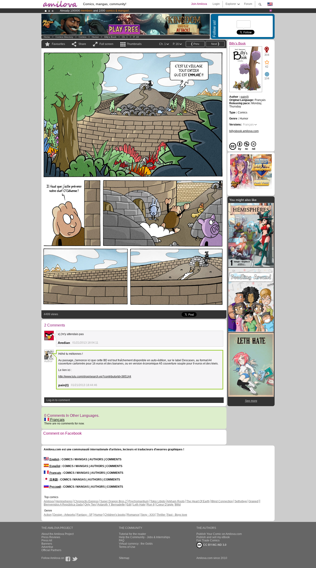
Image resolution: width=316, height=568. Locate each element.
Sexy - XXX (148, 514)
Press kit (46, 540)
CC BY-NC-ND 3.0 (214, 544)
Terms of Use (127, 547)
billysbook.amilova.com (244, 131)
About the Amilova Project (57, 534)
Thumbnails (134, 44)
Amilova (49, 501)
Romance (133, 514)
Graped (253, 501)
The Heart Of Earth (198, 501)
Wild (178, 504)
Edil (129, 504)
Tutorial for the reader (132, 534)
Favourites (58, 44)
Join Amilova (199, 4)
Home (47, 37)
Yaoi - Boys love (177, 514)
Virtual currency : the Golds (136, 543)
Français (57, 420)
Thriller (161, 514)
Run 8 (151, 504)
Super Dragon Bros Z (113, 501)
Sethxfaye (241, 501)
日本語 (53, 479)
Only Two (90, 504)
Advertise (47, 547)
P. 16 (136, 37)
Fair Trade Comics (208, 540)
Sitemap (124, 558)
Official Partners (51, 550)
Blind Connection (222, 501)
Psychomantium (138, 501)
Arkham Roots (176, 501)
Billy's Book (110, 37)
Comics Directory (64, 37)
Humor (95, 37)
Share (82, 44)
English (54, 459)
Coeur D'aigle (165, 504)
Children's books (114, 514)
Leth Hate (139, 504)
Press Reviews (50, 537)
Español (54, 466)
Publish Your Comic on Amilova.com (219, 534)
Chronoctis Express (86, 501)
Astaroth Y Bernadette (111, 504)
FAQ (121, 540)
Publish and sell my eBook (213, 537)
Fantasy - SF (85, 514)
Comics (82, 37)
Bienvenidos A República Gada (63, 504)
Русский (55, 486)
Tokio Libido (157, 501)
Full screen (106, 44)
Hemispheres (64, 501)
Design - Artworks (64, 514)
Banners (46, 543)
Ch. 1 (125, 37)
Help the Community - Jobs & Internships (144, 537)
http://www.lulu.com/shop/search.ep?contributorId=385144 (94, 376)
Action (48, 514)
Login (216, 4)
